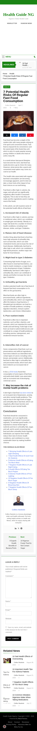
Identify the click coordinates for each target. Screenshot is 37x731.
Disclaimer (25, 722)
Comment (9, 576)
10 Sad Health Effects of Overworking (27, 64)
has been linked (25, 393)
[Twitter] (18, 528)
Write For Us (18, 727)
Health (7, 87)
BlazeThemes (22, 718)
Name (8, 601)
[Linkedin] (16, 528)
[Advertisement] (18, 38)
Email (8, 610)
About (10, 722)
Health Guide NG (18, 14)
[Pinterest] (21, 528)
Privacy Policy (11, 724)
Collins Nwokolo (10, 105)
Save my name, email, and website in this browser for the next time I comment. (18, 629)
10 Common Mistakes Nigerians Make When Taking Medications (21, 697)
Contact (17, 722)
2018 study (14, 372)
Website (8, 618)
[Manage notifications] (4, 726)
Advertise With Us (24, 724)
